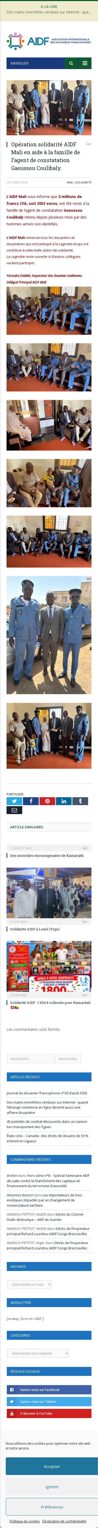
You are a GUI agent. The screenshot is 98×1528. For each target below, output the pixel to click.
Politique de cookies (24, 1521)
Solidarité (83, 182)
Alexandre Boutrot (20, 1195)
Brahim (12, 1175)
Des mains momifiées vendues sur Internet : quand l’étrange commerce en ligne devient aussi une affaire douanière (50, 12)
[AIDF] (49, 40)
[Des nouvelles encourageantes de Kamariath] (49, 844)
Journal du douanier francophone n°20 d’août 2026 (47, 1093)
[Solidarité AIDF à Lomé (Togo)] (49, 896)
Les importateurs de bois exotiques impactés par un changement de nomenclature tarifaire (44, 1200)
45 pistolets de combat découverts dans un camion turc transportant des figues (47, 1124)
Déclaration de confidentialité (64, 1521)
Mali (70, 182)
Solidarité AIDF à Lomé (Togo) (35, 929)
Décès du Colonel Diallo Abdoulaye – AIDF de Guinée (45, 1217)
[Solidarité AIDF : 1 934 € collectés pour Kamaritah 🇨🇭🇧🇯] (49, 969)
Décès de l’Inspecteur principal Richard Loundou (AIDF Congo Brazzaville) (48, 1231)
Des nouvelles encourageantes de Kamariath (47, 855)
